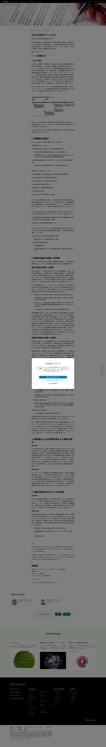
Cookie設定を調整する (53, 383)
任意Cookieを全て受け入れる (53, 377)
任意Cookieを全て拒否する (53, 380)
